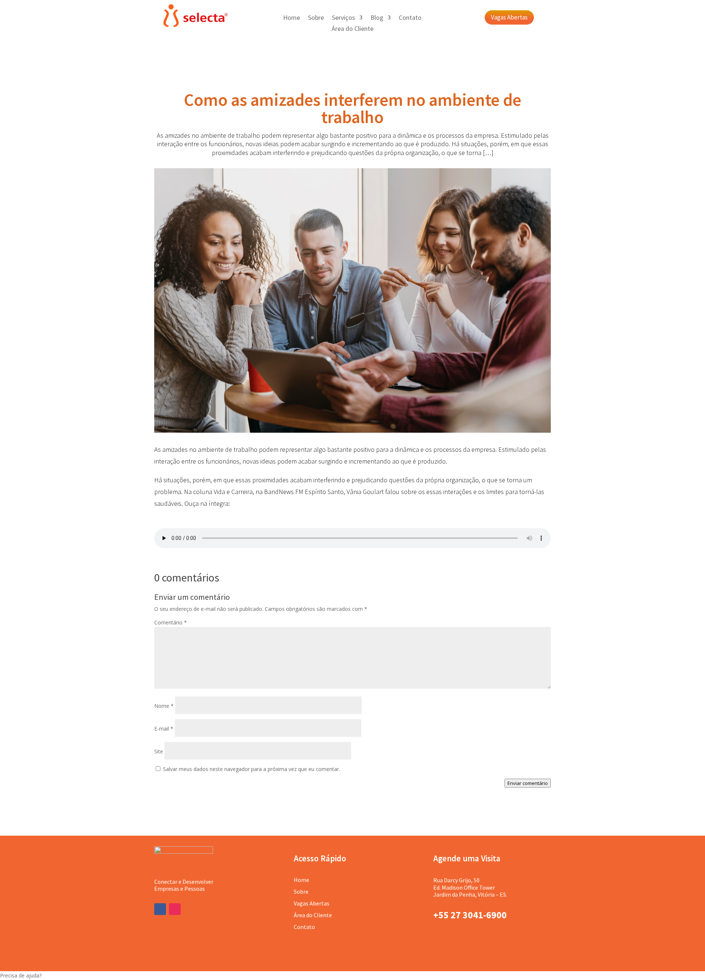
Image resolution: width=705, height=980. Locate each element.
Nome (164, 705)
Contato (410, 18)
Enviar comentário (527, 783)
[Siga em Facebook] (160, 909)
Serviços (343, 18)
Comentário (170, 622)
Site (158, 751)
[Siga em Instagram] (175, 909)
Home (291, 18)
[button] (352, 975)
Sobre (316, 18)
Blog (376, 18)
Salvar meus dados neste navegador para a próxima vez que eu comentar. (251, 768)
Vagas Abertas (509, 17)
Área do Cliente (352, 29)
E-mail (163, 728)
